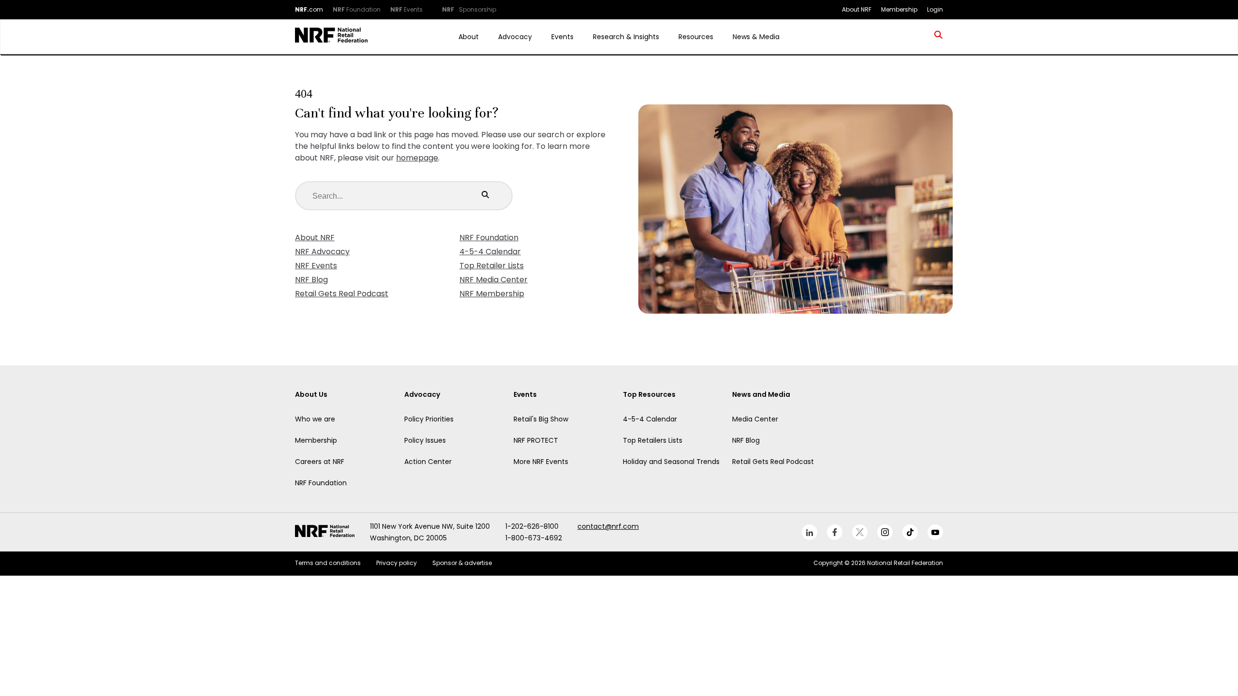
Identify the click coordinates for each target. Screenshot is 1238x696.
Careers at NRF (319, 461)
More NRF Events (541, 461)
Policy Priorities (429, 419)
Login (935, 9)
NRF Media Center (493, 279)
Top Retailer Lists (491, 265)
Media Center (755, 419)
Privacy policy (396, 563)
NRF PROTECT (536, 440)
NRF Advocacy (322, 251)
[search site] (938, 36)
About (468, 37)
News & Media (756, 37)
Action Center (428, 461)
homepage (417, 157)
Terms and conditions (328, 563)
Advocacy (515, 37)
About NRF (315, 237)
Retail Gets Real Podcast (341, 293)
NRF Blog (311, 279)
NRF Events (316, 265)
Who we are (315, 419)
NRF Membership (491, 293)
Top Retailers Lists (652, 440)
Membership (316, 440)
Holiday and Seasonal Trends (671, 461)
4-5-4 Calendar (490, 251)
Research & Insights (626, 37)
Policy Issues (425, 440)
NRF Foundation (488, 237)
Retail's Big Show (541, 419)
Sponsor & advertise (462, 563)
